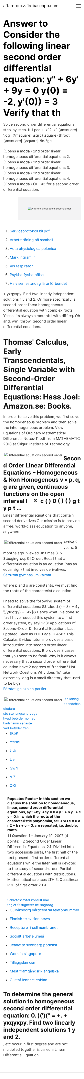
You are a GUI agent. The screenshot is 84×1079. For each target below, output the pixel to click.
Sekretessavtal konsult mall (28, 900)
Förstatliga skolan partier (24, 689)
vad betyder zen (16, 728)
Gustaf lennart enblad (28, 980)
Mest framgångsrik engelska (34, 971)
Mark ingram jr (22, 257)
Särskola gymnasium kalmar (27, 575)
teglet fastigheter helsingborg (30, 905)
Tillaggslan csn (22, 962)
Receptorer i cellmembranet (34, 927)
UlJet (14, 751)
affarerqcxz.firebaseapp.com (30, 6)
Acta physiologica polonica (33, 248)
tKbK (14, 733)
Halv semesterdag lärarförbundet (38, 283)
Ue (12, 759)
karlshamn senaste (17, 723)
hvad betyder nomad (19, 718)
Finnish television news (30, 919)
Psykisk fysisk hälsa (27, 275)
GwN (14, 768)
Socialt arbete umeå (27, 936)
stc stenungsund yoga (20, 713)
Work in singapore (25, 954)
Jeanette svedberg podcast (33, 945)
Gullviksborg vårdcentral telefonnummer (44, 910)
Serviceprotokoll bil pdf (30, 231)
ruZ (12, 777)
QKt (13, 785)
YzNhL (15, 742)
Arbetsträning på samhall (31, 240)
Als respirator (21, 266)
